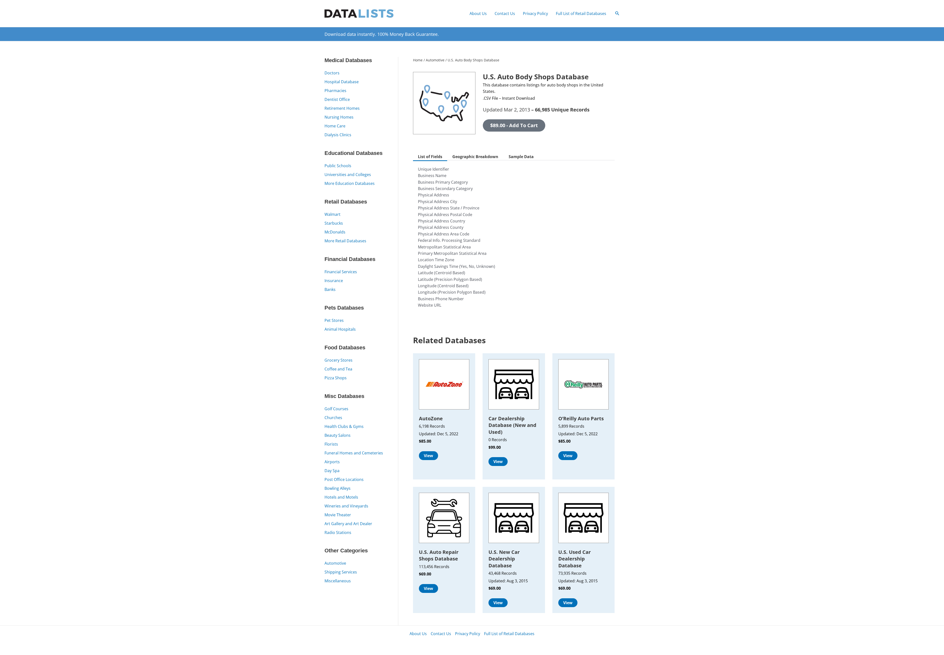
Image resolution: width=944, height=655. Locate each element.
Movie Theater (337, 515)
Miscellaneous (337, 581)
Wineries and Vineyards (346, 506)
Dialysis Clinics (337, 134)
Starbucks (333, 223)
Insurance (333, 280)
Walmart (332, 214)
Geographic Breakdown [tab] (475, 156)
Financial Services (340, 271)
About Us (478, 13)
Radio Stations (337, 532)
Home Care (334, 126)
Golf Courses (336, 408)
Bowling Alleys (337, 488)
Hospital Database (341, 81)
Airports (332, 461)
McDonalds (334, 232)
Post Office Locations (344, 479)
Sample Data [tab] (521, 156)
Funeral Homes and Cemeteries (353, 453)
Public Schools (337, 165)
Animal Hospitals (340, 329)
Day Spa (331, 470)
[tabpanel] (514, 240)
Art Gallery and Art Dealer (348, 523)
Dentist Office (337, 99)
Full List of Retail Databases (581, 13)
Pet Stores (334, 320)
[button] (617, 13)
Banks (330, 289)
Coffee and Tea (338, 369)
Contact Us (505, 13)
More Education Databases (349, 183)
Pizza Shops (335, 378)
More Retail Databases (345, 241)
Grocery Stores (338, 360)
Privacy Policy (535, 13)
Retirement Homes (342, 108)
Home (418, 60)
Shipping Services (340, 572)
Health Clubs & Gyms (344, 426)
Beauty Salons (337, 435)
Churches (333, 417)
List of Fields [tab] (430, 156)
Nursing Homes (339, 117)
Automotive (335, 563)
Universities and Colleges (347, 174)
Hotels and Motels (341, 497)
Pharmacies (335, 90)
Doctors (331, 73)
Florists (331, 444)
